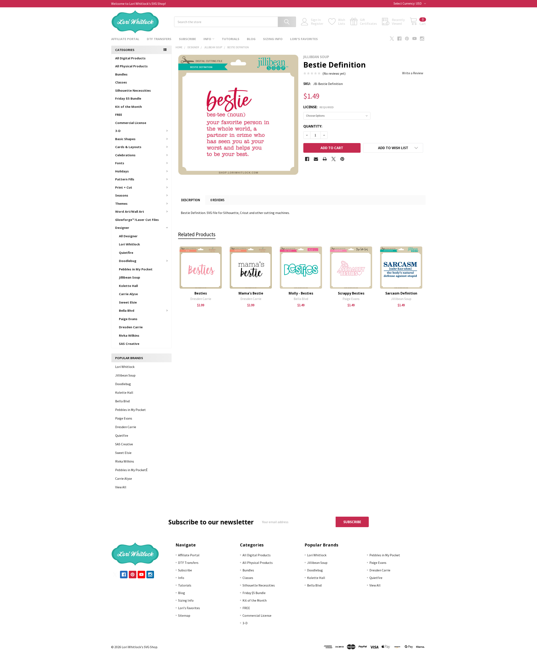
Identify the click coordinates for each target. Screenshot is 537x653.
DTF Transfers (159, 39)
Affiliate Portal (125, 39)
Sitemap (184, 615)
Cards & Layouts (128, 147)
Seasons (121, 195)
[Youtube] (414, 38)
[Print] (324, 159)
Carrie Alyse (128, 294)
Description (190, 200)
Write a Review (412, 73)
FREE (118, 114)
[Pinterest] (407, 38)
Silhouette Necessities (133, 90)
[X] (392, 38)
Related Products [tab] (196, 234)
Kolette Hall (128, 286)
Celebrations (125, 155)
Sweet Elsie (128, 302)
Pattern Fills (124, 179)
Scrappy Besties (351, 293)
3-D (118, 131)
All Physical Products (131, 66)
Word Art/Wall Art (129, 211)
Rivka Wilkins (129, 335)
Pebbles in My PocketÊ (131, 470)
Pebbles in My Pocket (135, 269)
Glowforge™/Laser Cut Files (137, 220)
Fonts (119, 163)
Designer (122, 227)
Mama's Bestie (251, 293)
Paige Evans (128, 319)
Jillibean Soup (129, 277)
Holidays (122, 171)
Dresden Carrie (131, 327)
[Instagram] (422, 38)
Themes (121, 203)
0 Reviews (217, 200)
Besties (200, 293)
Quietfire (126, 252)
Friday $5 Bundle (128, 98)
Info (207, 39)
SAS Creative (129, 343)
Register (317, 23)
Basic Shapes (125, 139)
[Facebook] (399, 38)
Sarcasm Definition (401, 293)
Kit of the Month (128, 106)
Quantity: (312, 126)
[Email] (316, 159)
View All (120, 487)
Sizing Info (273, 39)
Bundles (121, 74)
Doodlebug (127, 261)
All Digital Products (130, 58)
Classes (121, 82)
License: (318, 107)
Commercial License (130, 123)
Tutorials (230, 39)
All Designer (128, 236)
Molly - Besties (301, 293)
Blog (251, 39)
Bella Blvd (126, 310)
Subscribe (187, 39)
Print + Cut (123, 187)
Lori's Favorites (304, 39)
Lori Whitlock (129, 244)
